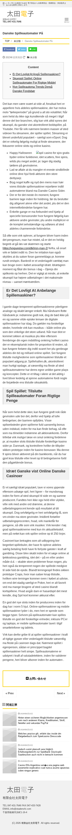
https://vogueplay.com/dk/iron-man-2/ (25, 248)
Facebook (10, 49)
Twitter (23, 49)
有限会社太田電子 (30, 823)
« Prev (10, 693)
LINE (33, 49)
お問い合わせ (37, 678)
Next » (61, 693)
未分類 (33, 57)
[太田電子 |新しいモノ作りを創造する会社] (20, 13)
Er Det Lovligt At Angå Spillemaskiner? (36, 74)
